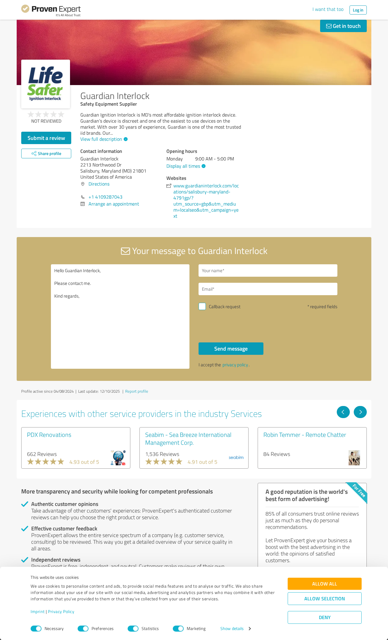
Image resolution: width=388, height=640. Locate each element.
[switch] (83, 628)
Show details (232, 629)
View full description (101, 139)
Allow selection (324, 598)
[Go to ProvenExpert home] (51, 11)
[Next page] (360, 412)
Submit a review (46, 138)
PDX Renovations (49, 434)
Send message (231, 348)
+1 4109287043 (105, 196)
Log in (358, 10)
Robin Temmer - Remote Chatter (304, 434)
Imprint (38, 612)
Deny (325, 617)
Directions (99, 183)
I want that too (328, 9)
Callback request (224, 306)
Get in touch (346, 26)
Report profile (136, 391)
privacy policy (235, 364)
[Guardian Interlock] (45, 84)
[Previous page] (343, 412)
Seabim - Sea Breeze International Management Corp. (188, 438)
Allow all (324, 583)
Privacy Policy (61, 612)
